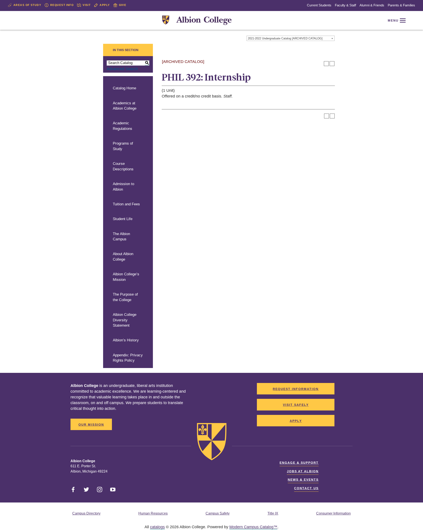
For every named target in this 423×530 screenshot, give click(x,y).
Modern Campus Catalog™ (253, 527)
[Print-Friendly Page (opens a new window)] (326, 63)
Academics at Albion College (124, 106)
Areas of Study (27, 5)
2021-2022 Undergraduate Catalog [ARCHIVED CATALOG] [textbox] (285, 38)
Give (122, 5)
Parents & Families (401, 5)
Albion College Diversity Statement (124, 320)
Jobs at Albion (303, 471)
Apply (105, 5)
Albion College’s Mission (126, 277)
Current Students (319, 5)
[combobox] (291, 38)
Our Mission (91, 424)
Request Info (62, 5)
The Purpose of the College (125, 297)
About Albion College (123, 256)
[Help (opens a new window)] (332, 63)
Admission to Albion (123, 186)
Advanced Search (122, 69)
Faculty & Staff (345, 5)
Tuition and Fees (126, 204)
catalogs (157, 527)
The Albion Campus (121, 236)
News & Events (303, 479)
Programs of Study (123, 146)
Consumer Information (333, 513)
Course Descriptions (123, 166)
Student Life (122, 219)
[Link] (197, 20)
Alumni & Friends (372, 5)
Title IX (272, 513)
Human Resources (153, 513)
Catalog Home (124, 88)
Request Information (296, 389)
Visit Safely (296, 405)
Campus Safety (218, 513)
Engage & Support (299, 462)
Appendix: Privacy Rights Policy (128, 358)
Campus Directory (86, 513)
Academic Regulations (122, 126)
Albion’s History (126, 340)
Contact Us (306, 488)
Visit (87, 5)
